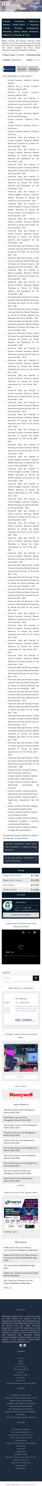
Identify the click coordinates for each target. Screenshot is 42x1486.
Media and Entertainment (21, 1463)
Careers (21, 1364)
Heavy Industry (21, 1440)
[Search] (34, 3)
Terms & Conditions (21, 1369)
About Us (21, 1358)
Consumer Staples (21, 1454)
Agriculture (21, 1468)
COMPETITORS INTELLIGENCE (21, 1401)
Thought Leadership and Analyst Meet (21, 1383)
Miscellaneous (21, 1465)
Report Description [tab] (9, 69)
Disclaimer (21, 1378)
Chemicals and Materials (21, 1432)
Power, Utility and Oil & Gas (21, 1438)
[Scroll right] (39, 69)
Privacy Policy (21, 1366)
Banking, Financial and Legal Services (21, 1457)
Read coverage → (16, 1020)
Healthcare (21, 1449)
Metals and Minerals (21, 1460)
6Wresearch (15, 1485)
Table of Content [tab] (22, 69)
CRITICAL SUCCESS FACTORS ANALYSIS (21, 1417)
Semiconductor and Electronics (21, 1435)
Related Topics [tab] (33, 69)
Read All (8, 1288)
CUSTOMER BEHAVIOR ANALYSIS (21, 1409)
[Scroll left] (3, 69)
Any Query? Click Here (21, 915)
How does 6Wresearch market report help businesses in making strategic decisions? (21, 847)
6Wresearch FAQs (21, 1375)
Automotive (21, 1451)
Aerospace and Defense (21, 1429)
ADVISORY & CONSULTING (21, 1395)
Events (21, 1361)
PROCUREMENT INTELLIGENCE (21, 1406)
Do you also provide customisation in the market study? (21, 859)
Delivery (21, 1372)
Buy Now (21, 895)
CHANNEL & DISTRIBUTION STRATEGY (21, 1403)
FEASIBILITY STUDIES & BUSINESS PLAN (21, 1398)
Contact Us (21, 1380)
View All (21, 1077)
